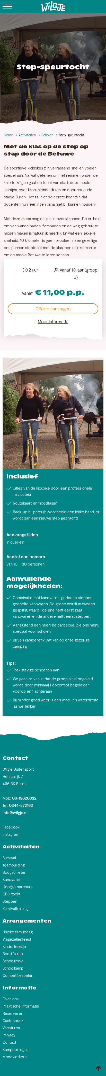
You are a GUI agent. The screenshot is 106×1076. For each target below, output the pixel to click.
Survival (9, 858)
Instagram (11, 834)
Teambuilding (14, 865)
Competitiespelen (18, 975)
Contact (9, 1042)
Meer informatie (53, 322)
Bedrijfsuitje (13, 953)
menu (94, 625)
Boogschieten (14, 872)
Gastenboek (13, 1020)
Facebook (11, 827)
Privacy (9, 1035)
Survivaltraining (16, 908)
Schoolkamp (13, 968)
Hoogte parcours (17, 886)
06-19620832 (24, 798)
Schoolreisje (13, 961)
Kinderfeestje (14, 946)
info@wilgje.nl (15, 812)
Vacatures (11, 1028)
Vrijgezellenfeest (17, 939)
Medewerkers (14, 1056)
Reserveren (13, 1013)
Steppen (10, 901)
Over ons (11, 999)
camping (20, 646)
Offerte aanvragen (53, 309)
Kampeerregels (16, 1049)
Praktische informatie (21, 1006)
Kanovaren (12, 879)
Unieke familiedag (18, 932)
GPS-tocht (11, 894)
